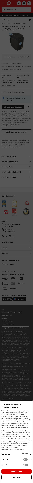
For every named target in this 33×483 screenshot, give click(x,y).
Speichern (16, 477)
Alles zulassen (16, 471)
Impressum (12, 449)
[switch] (25, 459)
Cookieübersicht (20, 449)
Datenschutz (4, 449)
